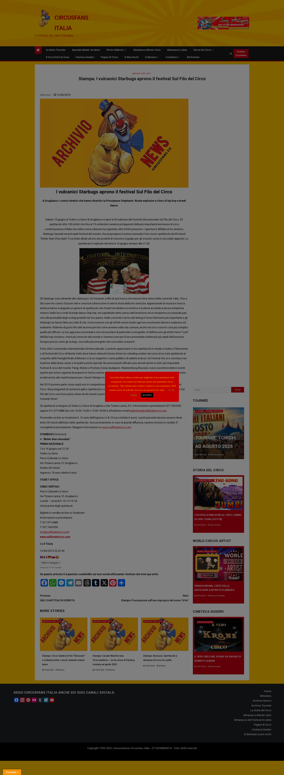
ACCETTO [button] (147, 395)
